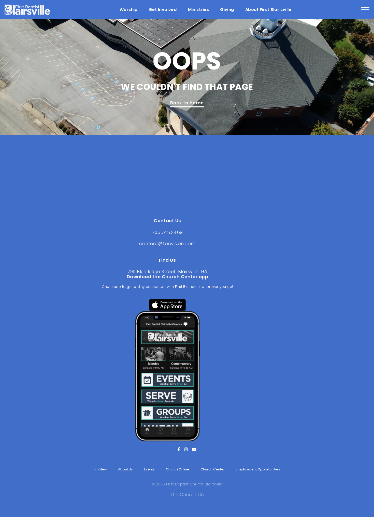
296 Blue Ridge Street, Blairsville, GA (167, 272)
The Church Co (187, 495)
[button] (365, 9)
